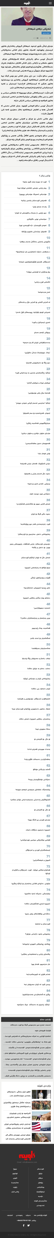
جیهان (40, 1178)
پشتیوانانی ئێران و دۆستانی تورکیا (36, 678)
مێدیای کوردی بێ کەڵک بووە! (39, 819)
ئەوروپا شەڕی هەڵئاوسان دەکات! (37, 903)
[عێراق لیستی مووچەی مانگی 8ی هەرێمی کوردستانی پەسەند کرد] (41, 1137)
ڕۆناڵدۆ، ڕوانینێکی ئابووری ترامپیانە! (36, 944)
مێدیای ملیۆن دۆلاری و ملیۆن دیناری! (35, 433)
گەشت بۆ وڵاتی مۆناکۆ (41, 769)
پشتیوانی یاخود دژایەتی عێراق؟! (37, 934)
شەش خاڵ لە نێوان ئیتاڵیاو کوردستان (35, 557)
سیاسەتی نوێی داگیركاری (37, 219)
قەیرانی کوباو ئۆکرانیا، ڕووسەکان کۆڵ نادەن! (33, 312)
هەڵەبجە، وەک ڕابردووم (41, 628)
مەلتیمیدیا (15, 1182)
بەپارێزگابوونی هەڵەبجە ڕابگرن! (38, 423)
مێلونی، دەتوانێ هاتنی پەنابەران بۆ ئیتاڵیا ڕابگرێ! (30, 883)
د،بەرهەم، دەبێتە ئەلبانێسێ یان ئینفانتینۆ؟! (33, 251)
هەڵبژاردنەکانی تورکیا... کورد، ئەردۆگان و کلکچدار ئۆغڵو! (31, 872)
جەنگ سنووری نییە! (42, 729)
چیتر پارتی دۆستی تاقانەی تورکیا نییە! (32, 188)
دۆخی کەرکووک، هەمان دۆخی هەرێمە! (35, 463)
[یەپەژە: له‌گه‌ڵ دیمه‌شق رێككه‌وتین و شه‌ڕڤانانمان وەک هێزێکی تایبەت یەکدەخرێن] (41, 1105)
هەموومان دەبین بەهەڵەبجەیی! (37, 443)
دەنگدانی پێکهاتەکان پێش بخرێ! (37, 913)
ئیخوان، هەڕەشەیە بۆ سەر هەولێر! (36, 413)
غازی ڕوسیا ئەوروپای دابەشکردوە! (37, 587)
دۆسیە (40, 1196)
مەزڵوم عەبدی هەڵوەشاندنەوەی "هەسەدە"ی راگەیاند (29, 1047)
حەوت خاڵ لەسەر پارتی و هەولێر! (37, 473)
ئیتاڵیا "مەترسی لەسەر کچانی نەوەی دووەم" (33, 403)
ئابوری (15, 1178)
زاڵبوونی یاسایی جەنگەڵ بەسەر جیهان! (35, 241)
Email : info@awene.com (27, 1162)
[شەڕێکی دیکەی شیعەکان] (27, 16)
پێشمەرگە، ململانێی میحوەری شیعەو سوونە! (33, 789)
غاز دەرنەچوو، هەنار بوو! (40, 964)
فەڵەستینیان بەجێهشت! (41, 648)
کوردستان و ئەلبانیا (42, 924)
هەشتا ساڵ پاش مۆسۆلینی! (39, 393)
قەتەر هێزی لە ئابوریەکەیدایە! (38, 974)
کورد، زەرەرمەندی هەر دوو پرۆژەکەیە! (35, 524)
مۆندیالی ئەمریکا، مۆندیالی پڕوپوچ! (33, 194)
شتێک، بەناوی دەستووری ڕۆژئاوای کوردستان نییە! (31, 709)
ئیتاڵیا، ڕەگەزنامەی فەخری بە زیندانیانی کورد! (32, 372)
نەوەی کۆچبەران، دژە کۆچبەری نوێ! (33, 225)
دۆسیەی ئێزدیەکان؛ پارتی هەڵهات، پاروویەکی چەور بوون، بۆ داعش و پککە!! (30, 546)
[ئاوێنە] (27, 1155)
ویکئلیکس (40, 1187)
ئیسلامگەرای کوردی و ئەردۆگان (38, 850)
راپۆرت (15, 1187)
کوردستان (40, 1169)
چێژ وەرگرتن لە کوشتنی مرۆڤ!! (38, 272)
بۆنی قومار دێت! (44, 453)
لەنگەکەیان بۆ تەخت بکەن (40, 638)
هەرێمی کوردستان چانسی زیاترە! (34, 200)
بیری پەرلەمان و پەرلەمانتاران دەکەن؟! (35, 618)
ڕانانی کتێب (15, 1191)
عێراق (41, 1173)
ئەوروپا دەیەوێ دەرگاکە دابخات (38, 830)
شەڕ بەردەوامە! (44, 292)
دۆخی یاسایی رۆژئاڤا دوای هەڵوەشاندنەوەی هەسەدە (29, 1070)
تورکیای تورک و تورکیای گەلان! (38, 383)
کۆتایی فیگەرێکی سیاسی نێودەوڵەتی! (35, 840)
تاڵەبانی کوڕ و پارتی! (42, 282)
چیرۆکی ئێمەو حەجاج (42, 332)
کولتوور (15, 1173)
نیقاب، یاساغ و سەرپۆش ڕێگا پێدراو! (36, 658)
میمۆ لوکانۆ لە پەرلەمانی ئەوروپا (37, 567)
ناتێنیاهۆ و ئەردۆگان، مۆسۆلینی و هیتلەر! (33, 698)
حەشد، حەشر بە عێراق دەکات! (38, 668)
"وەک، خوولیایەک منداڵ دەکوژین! (37, 352)
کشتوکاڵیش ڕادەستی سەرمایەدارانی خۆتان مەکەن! (30, 799)
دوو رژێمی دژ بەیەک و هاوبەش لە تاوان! (31, 213)
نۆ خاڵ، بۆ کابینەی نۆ (42, 739)
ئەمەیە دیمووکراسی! (42, 608)
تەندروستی (40, 1205)
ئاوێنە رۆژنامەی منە (40, 1215)
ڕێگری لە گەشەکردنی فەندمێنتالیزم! (36, 994)
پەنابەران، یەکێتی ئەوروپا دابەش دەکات (34, 719)
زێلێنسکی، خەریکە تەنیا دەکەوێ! (37, 893)
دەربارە (28, 1215)
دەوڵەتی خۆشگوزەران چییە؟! (39, 779)
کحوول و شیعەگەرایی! (41, 860)
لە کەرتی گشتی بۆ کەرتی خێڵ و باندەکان (34, 302)
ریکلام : (26, 1220)
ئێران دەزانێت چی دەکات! (40, 688)
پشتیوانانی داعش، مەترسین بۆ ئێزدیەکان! (34, 534)
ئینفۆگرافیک (40, 1191)
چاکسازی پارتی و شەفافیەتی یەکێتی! (35, 954)
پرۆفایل (40, 1182)
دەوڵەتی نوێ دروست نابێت (39, 493)
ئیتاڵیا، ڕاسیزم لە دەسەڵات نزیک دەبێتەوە (33, 1004)
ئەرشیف (10, 1215)
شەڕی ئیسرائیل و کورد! (41, 322)
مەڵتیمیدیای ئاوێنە (40, 1201)
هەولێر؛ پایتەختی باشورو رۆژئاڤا (34, 231)
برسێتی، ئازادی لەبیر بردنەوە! (39, 483)
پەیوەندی (19, 1215)
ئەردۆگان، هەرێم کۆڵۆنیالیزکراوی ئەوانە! (34, 261)
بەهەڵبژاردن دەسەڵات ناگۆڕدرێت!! (37, 759)
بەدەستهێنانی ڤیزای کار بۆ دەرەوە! (36, 342)
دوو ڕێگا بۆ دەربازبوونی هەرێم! (38, 362)
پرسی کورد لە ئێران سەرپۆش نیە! (37, 984)
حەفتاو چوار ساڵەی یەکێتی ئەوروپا (36, 598)
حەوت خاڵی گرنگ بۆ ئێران (40, 514)
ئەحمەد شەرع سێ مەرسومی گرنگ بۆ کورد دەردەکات (30, 1025)
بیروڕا (15, 1169)
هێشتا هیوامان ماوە (43, 1030)
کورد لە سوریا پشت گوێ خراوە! (34, 181)
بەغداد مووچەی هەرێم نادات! (38, 749)
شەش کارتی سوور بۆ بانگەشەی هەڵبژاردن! (33, 504)
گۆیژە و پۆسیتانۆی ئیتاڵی (40, 577)
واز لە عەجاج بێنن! (40, 206)
